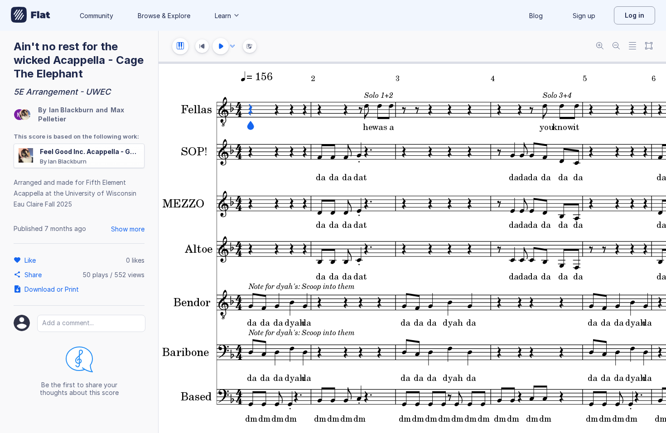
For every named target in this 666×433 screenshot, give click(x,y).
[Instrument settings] (180, 46)
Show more (128, 229)
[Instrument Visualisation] (249, 46)
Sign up (584, 15)
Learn (223, 15)
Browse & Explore (164, 15)
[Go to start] (202, 46)
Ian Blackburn (71, 110)
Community (96, 15)
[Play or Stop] (220, 46)
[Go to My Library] (30, 15)
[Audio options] (232, 46)
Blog (536, 15)
